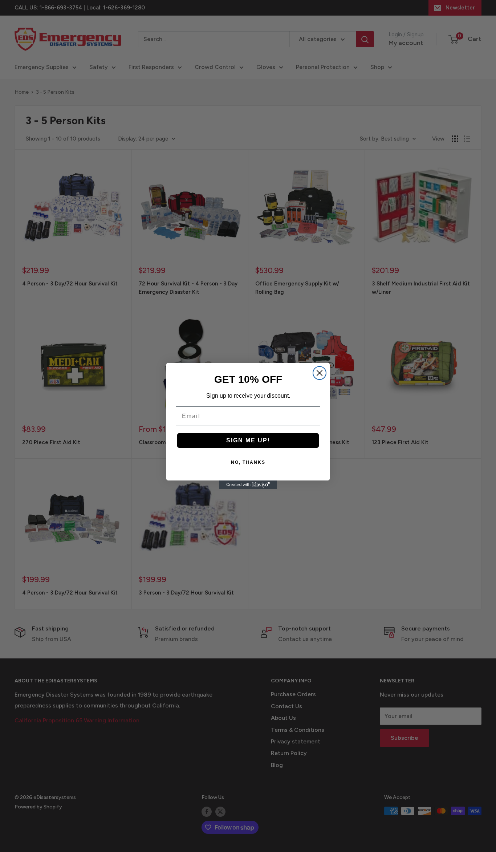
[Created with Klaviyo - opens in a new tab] (248, 484)
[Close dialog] (319, 373)
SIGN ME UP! (248, 440)
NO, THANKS (248, 462)
